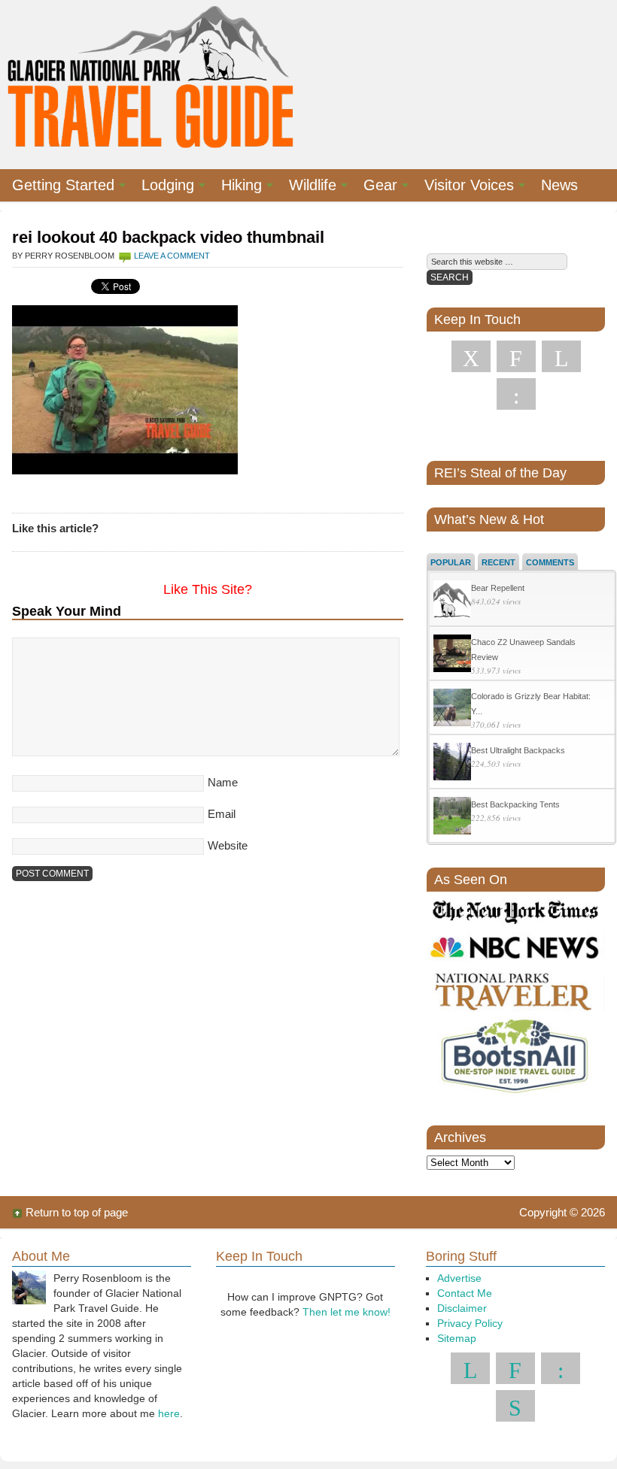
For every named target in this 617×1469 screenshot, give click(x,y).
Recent (498, 562)
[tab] (451, 562)
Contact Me (464, 1293)
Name (223, 782)
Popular (450, 562)
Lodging (161, 187)
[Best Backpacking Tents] (452, 817)
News (559, 185)
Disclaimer (462, 1308)
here (169, 1413)
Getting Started (57, 187)
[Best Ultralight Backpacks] (452, 763)
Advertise (459, 1278)
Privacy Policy (470, 1323)
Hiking (235, 187)
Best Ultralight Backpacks (518, 750)
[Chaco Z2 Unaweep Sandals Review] (452, 655)
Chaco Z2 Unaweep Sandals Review (523, 650)
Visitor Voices (463, 187)
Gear (374, 187)
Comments (550, 562)
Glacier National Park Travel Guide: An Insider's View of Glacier (151, 75)
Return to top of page (77, 1212)
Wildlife (306, 187)
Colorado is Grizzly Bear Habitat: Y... (531, 704)
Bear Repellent (497, 587)
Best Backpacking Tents (515, 804)
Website (228, 845)
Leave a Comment (172, 255)
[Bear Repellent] (452, 601)
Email (222, 813)
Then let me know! (346, 1312)
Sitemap (456, 1338)
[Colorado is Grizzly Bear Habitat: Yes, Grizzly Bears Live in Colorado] (452, 709)
